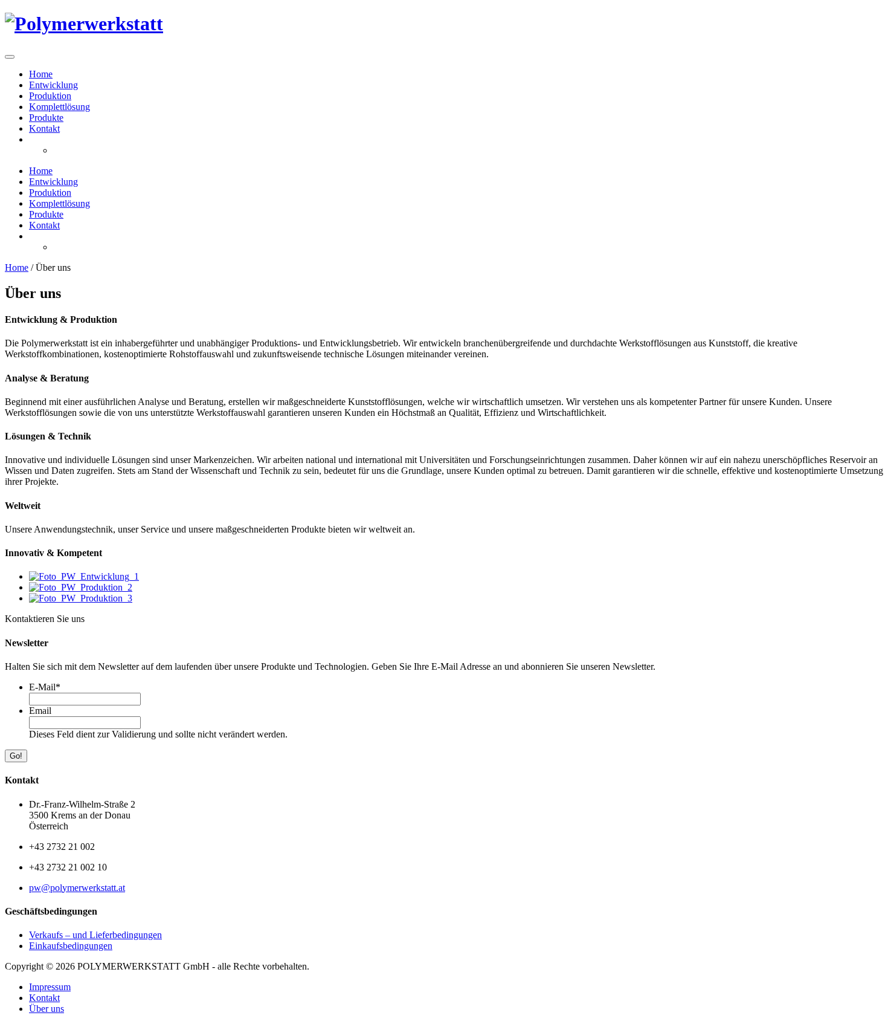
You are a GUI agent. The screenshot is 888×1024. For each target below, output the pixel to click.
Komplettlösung (59, 107)
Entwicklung (53, 85)
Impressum (50, 987)
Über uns (46, 1008)
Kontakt (44, 128)
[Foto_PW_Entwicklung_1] (84, 576)
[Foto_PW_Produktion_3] (80, 598)
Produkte (46, 117)
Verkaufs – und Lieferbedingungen (95, 935)
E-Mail (44, 687)
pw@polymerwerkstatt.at (77, 888)
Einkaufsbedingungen (70, 946)
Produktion (50, 96)
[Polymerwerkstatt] (84, 23)
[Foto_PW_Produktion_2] (80, 587)
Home (41, 74)
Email (40, 710)
